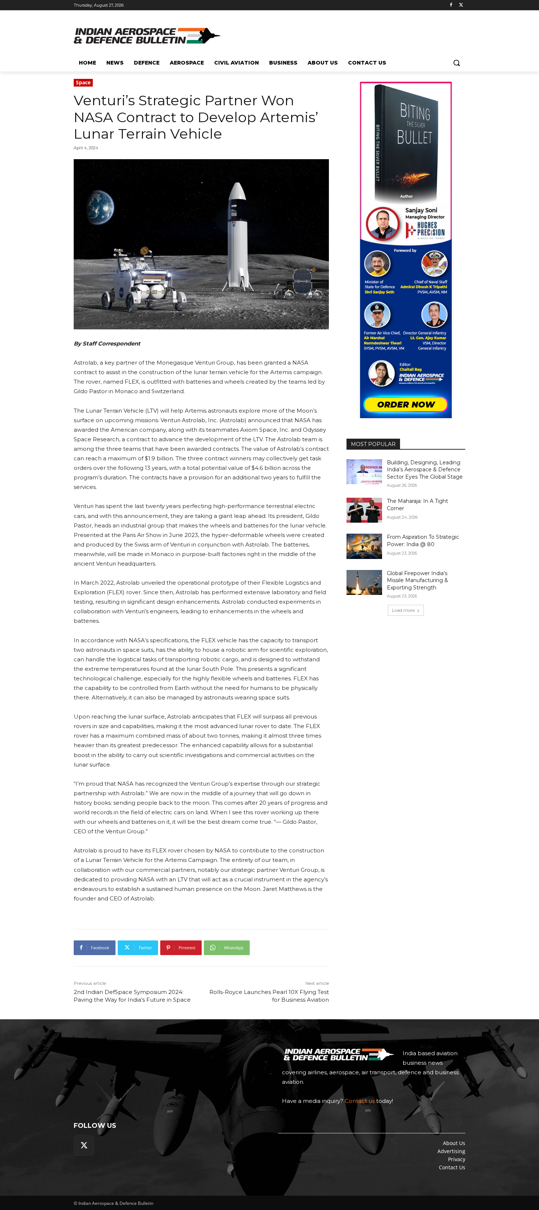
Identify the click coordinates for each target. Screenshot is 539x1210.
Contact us (360, 1100)
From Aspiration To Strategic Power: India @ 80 (423, 541)
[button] (456, 63)
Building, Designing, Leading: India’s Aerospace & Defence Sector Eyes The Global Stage (425, 469)
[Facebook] (451, 5)
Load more (403, 610)
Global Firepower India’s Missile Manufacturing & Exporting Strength (417, 580)
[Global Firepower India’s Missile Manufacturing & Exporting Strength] (364, 582)
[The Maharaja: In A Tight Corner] (364, 510)
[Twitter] (461, 5)
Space (83, 82)
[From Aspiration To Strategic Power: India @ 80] (364, 546)
